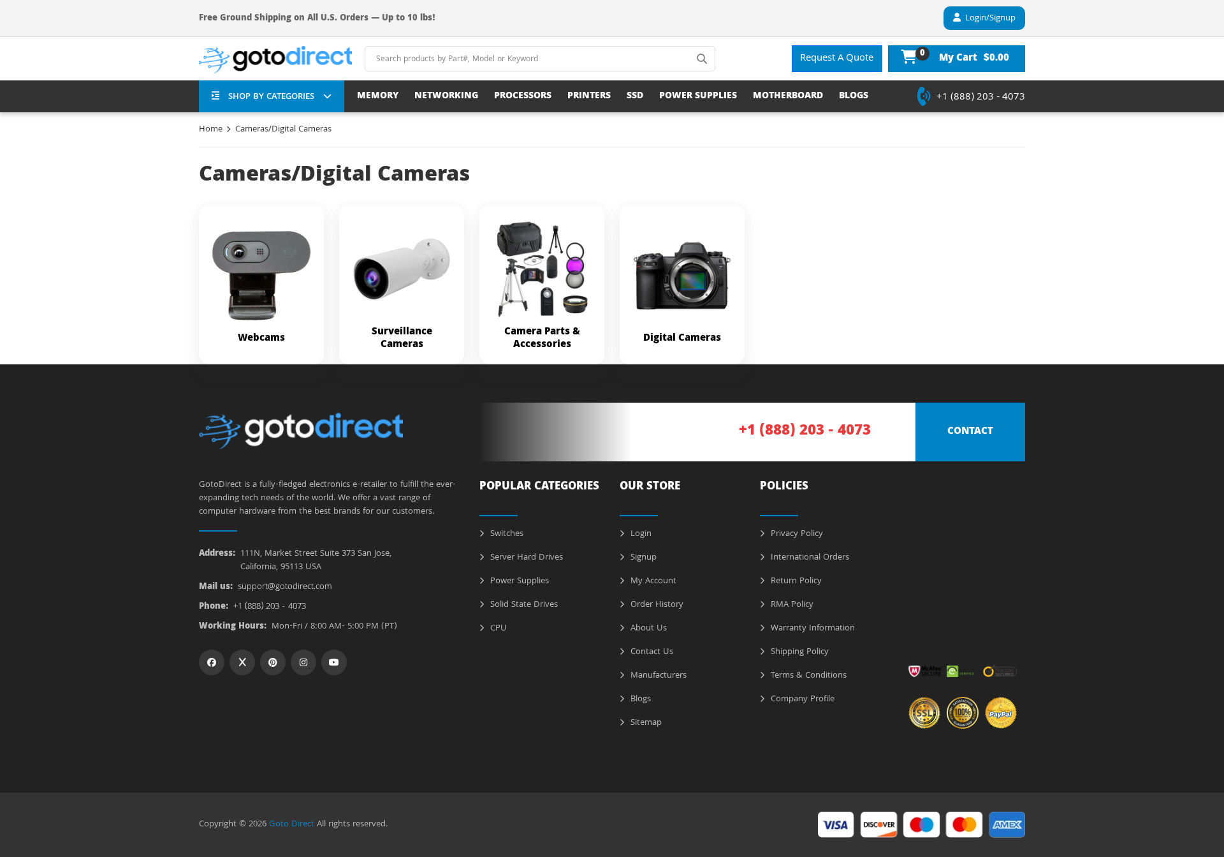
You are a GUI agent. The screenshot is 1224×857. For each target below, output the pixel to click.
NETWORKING (446, 96)
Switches (505, 534)
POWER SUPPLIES (698, 96)
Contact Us (650, 652)
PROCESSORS (522, 96)
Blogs (639, 699)
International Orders (808, 558)
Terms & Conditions (807, 676)
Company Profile (801, 699)
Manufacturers (657, 676)
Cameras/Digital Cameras (283, 129)
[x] (242, 662)
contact (970, 432)
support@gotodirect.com (285, 587)
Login (640, 534)
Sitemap (645, 723)
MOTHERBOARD (788, 96)
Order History (655, 605)
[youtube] (334, 662)
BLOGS (853, 96)
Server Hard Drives (525, 558)
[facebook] (211, 662)
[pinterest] (273, 662)
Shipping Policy (798, 652)
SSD (635, 96)
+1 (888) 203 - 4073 (980, 98)
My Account (652, 581)
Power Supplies (518, 581)
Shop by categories (271, 97)
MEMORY (377, 96)
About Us (647, 629)
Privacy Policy (795, 534)
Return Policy (795, 581)
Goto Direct (291, 824)
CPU (497, 629)
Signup (642, 558)
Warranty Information (811, 629)
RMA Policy (790, 605)
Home (210, 129)
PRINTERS (589, 96)
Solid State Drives (523, 605)
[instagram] (303, 662)
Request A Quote (836, 58)
